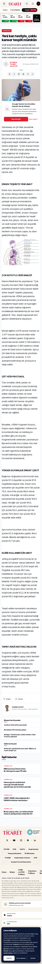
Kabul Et (9, 958)
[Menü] (4, 3)
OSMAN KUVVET (18, 707)
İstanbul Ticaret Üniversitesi (21, 862)
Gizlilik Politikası (8, 953)
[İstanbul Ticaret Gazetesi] (15, 4)
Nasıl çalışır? (33, 119)
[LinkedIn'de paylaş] (23, 74)
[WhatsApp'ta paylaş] (19, 74)
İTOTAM (6, 849)
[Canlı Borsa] (38, 4)
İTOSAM (8, 858)
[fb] (28, 840)
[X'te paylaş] (10, 74)
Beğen (8, 699)
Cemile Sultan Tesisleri (22, 858)
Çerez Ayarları (21, 958)
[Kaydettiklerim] (32, 3)
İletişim (12, 872)
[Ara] (26, 3)
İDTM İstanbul (29, 853)
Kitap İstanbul (33, 849)
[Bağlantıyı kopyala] (32, 74)
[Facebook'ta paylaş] (14, 74)
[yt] (14, 840)
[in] (35, 840)
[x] (7, 840)
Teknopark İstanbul (14, 853)
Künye (4, 872)
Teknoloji (7, 30)
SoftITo (22, 849)
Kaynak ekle (16, 119)
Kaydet (20, 699)
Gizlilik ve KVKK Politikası (21, 872)
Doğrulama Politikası (32, 872)
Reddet (32, 958)
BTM (14, 849)
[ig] (21, 840)
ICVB (35, 858)
